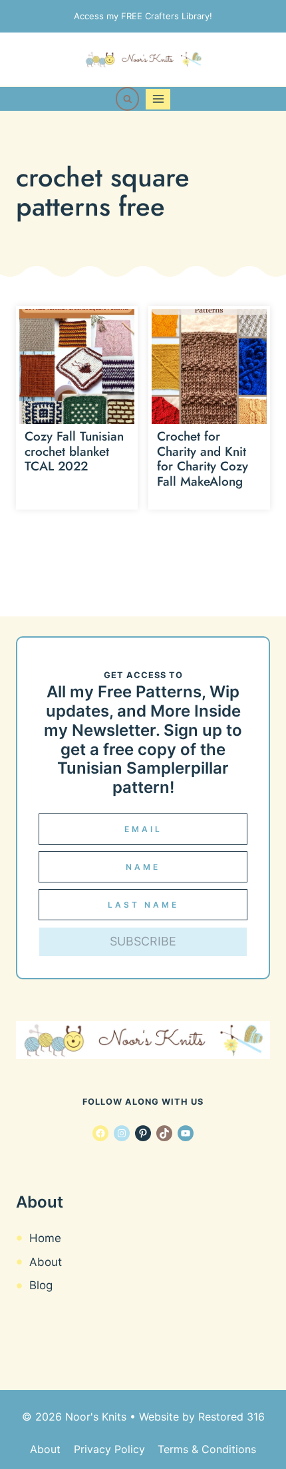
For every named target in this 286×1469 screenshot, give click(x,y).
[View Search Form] (128, 99)
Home (45, 1238)
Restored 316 (231, 1416)
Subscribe (143, 941)
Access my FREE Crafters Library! (143, 16)
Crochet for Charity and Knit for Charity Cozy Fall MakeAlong (202, 458)
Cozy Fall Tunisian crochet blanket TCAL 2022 (74, 451)
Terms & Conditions (207, 1449)
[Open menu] (158, 99)
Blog (41, 1285)
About (45, 1262)
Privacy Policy (109, 1449)
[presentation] (76, 366)
